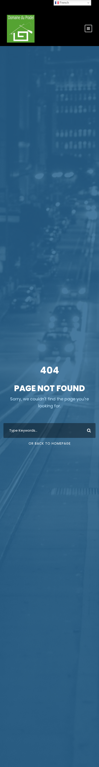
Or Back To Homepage (50, 443)
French (64, 2)
